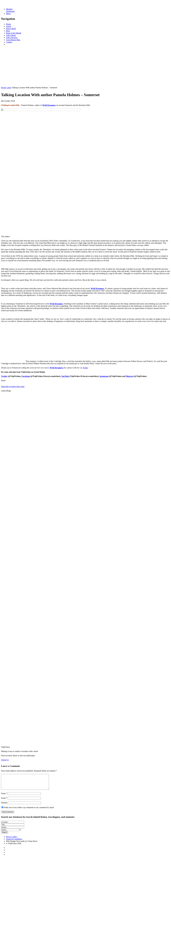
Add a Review (12, 38)
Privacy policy (11, 837)
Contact (9, 42)
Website (4, 803)
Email (4, 798)
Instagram (104, 376)
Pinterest (129, 376)
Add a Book (11, 35)
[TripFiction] (13, 5)
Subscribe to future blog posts (12, 386)
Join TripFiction (91, 915)
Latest (8, 88)
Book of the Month (13, 33)
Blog (8, 31)
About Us (5, 760)
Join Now (5, 83)
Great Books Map (13, 40)
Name (4, 793)
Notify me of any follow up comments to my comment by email (29, 807)
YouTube (65, 376)
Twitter (85, 368)
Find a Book (11, 29)
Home (8, 24)
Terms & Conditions (14, 839)
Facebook (26, 376)
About (8, 26)
